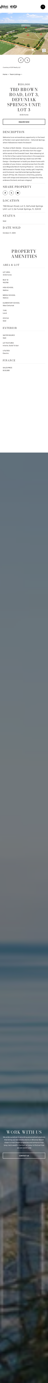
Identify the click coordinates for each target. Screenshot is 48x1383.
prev (21, 60)
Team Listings (15, 74)
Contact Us (24, 1155)
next (27, 60)
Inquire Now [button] (24, 122)
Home (5, 74)
